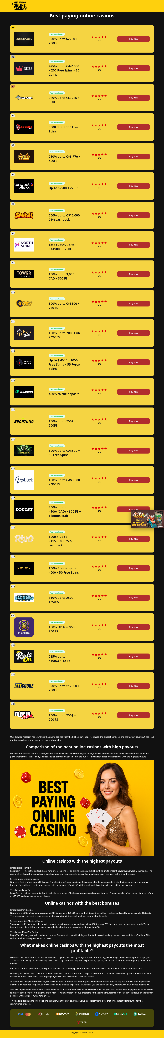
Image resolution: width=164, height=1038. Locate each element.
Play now (133, 38)
